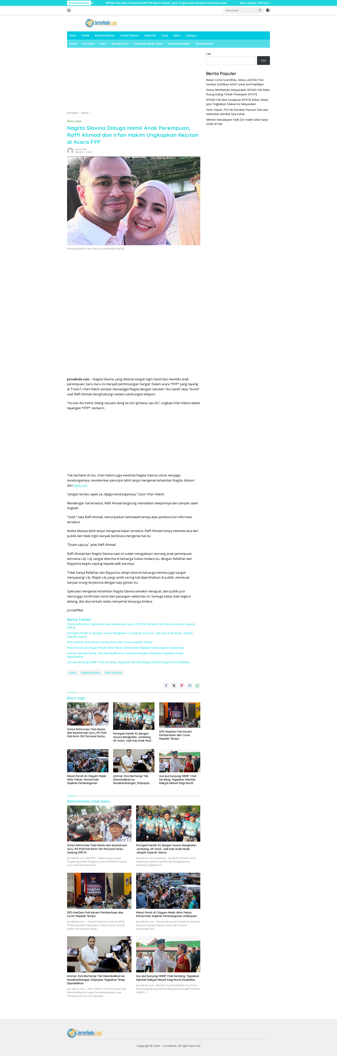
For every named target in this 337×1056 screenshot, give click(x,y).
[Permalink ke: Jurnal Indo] (70, 150)
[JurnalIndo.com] (101, 23)
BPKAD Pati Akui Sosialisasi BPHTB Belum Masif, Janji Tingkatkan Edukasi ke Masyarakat (123, 3)
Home (73, 43)
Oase (164, 35)
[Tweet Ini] (174, 686)
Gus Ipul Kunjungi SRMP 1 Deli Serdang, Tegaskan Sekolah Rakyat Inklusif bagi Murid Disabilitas (128, 662)
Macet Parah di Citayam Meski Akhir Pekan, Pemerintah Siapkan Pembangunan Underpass (125, 648)
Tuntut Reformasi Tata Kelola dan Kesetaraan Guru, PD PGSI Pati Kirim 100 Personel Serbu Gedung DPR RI (131, 625)
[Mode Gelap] (268, 10)
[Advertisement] (134, 80)
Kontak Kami (120, 43)
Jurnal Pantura (129, 35)
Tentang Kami (204, 43)
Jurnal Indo (81, 149)
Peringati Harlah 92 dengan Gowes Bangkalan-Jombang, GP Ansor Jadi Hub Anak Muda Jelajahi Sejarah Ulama (130, 634)
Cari (208, 54)
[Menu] (69, 10)
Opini (177, 35)
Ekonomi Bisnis (104, 35)
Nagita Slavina (90, 672)
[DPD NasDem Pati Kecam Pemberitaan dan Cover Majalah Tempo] (179, 715)
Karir (103, 43)
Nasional (150, 35)
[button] (260, 10)
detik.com (80, 485)
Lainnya (191, 35)
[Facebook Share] (166, 686)
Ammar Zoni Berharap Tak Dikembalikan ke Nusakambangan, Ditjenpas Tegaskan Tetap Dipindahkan (125, 655)
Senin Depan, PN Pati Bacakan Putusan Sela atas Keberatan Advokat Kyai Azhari (251, 3)
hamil (72, 672)
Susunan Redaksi (179, 43)
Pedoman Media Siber (148, 43)
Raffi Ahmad (113, 672)
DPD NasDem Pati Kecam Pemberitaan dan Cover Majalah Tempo (110, 642)
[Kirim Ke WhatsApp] (197, 686)
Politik (86, 35)
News (72, 35)
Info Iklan (88, 43)
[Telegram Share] (189, 686)
